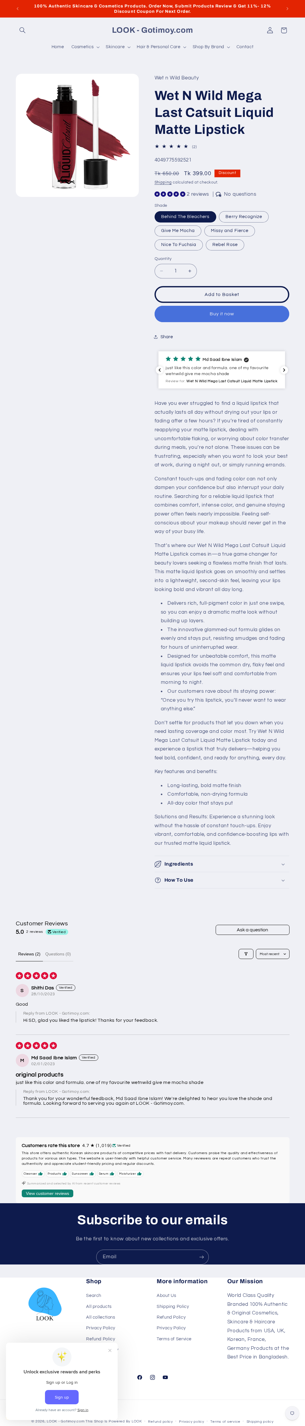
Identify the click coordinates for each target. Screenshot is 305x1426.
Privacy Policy (100, 1328)
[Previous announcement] (17, 9)
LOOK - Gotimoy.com (65, 1421)
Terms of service (225, 1421)
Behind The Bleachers (185, 216)
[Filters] (246, 954)
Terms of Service (174, 1339)
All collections (100, 1317)
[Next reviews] (284, 370)
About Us (166, 1295)
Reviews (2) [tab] (29, 954)
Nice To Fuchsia (179, 244)
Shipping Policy (173, 1306)
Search (93, 1295)
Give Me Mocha (178, 230)
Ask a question (252, 929)
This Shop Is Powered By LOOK (113, 1421)
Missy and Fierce (229, 230)
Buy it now (222, 313)
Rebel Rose (225, 244)
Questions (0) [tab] (58, 954)
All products (99, 1306)
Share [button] (167, 337)
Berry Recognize (243, 216)
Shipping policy (260, 1421)
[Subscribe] (201, 1257)
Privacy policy (191, 1421)
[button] (22, 30)
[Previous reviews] (160, 370)
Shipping (163, 182)
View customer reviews (47, 1193)
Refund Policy (100, 1339)
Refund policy (160, 1421)
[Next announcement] (287, 9)
